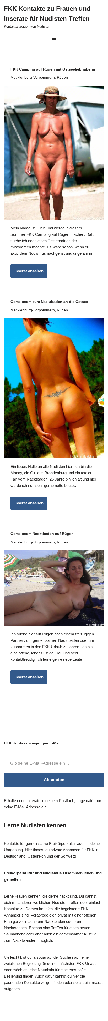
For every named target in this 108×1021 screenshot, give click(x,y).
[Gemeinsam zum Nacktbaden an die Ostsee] (54, 388)
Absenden (54, 780)
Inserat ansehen (27, 273)
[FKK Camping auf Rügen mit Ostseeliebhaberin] (54, 153)
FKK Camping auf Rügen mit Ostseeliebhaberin (52, 69)
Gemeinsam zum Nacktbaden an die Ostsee (49, 301)
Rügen (62, 77)
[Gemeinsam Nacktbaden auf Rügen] (54, 588)
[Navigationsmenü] (54, 38)
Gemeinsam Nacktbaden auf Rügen (42, 534)
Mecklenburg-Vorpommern (32, 77)
